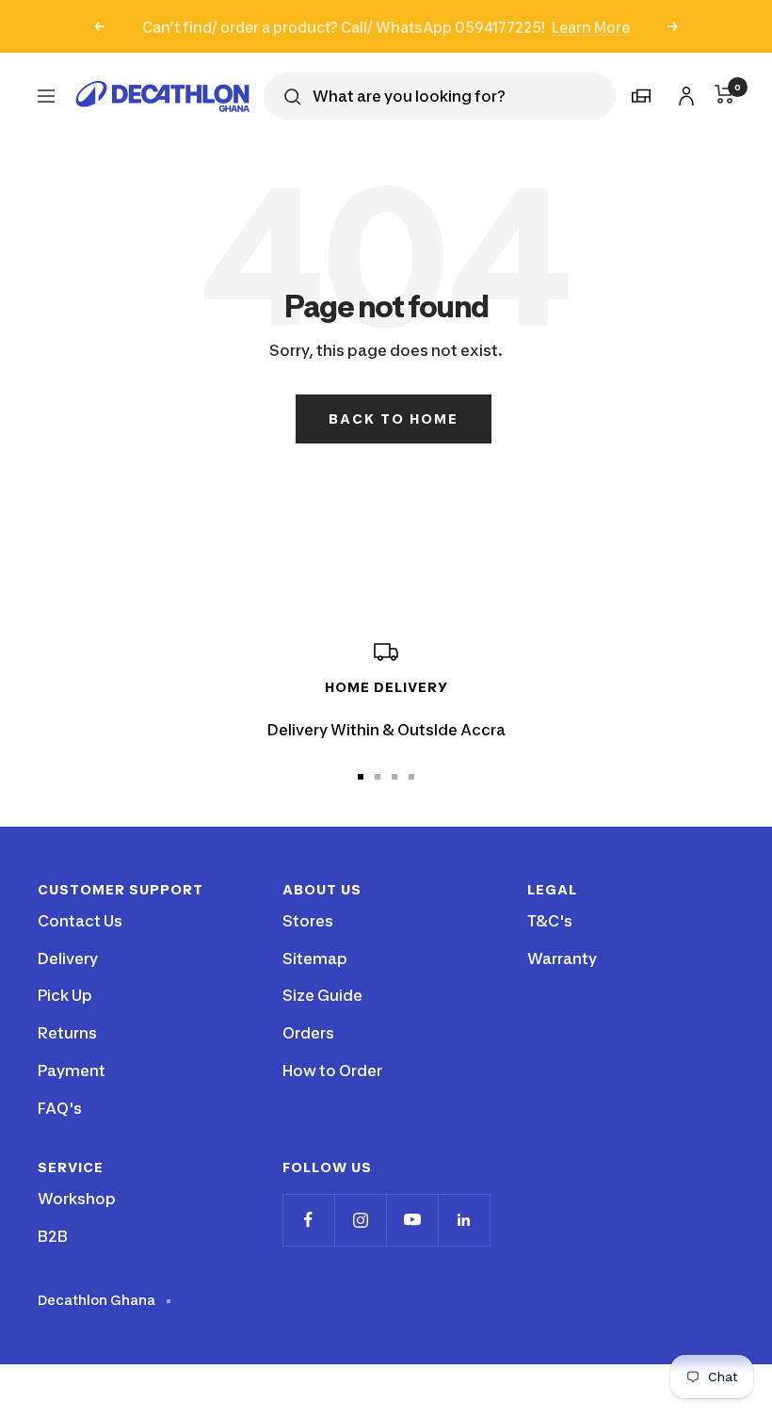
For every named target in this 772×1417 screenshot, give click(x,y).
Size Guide (322, 995)
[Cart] (724, 94)
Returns (67, 1032)
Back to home (393, 419)
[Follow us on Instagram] (360, 1220)
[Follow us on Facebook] (308, 1220)
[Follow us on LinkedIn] (464, 1220)
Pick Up (65, 995)
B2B (53, 1236)
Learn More (591, 26)
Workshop (77, 1198)
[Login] (683, 93)
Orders (308, 1032)
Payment (71, 1070)
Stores (307, 920)
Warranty (562, 958)
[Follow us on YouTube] (412, 1220)
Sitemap (314, 958)
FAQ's (60, 1108)
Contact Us (80, 920)
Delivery (68, 958)
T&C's (549, 920)
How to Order (332, 1070)
